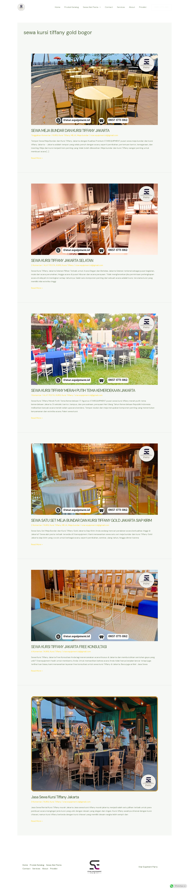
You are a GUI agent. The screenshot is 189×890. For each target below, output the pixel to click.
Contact (109, 7)
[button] (99, 7)
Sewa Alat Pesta (90, 7)
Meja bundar (83, 135)
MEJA (73, 135)
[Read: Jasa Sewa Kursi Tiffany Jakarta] (94, 743)
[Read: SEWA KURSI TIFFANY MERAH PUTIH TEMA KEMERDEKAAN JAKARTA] (94, 349)
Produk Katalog (71, 7)
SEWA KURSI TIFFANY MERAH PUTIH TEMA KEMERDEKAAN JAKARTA (83, 390)
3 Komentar (36, 801)
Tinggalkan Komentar (41, 135)
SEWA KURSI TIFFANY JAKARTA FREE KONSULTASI (69, 646)
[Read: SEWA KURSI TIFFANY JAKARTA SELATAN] (94, 219)
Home (57, 7)
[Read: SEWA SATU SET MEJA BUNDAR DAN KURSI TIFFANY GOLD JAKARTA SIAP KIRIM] (94, 479)
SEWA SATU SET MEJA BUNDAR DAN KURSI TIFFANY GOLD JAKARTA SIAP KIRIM (91, 520)
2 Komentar (36, 265)
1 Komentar (36, 395)
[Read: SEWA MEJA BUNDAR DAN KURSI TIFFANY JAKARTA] (94, 89)
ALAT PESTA (49, 265)
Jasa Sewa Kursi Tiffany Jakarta (55, 797)
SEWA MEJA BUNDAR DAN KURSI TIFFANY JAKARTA (70, 130)
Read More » (37, 158)
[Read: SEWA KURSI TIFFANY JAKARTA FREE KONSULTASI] (94, 605)
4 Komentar (36, 651)
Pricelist (142, 7)
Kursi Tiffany (64, 135)
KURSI (55, 135)
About (132, 7)
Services (121, 7)
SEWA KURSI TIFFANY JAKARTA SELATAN (62, 260)
